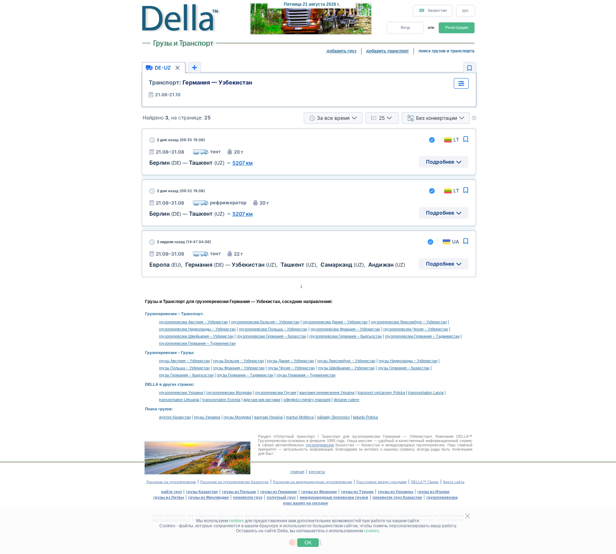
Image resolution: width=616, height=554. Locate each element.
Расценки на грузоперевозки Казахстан (234, 482)
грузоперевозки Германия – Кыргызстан (345, 336)
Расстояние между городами (381, 482)
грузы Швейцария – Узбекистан (346, 368)
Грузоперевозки (161, 314)
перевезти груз (247, 497)
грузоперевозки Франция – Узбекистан (345, 329)
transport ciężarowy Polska (381, 392)
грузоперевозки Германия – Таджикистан (422, 336)
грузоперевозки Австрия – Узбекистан (193, 322)
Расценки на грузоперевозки (171, 482)
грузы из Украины (395, 491)
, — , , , (277, 265)
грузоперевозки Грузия (275, 392)
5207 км (242, 163)
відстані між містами (261, 399)
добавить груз (341, 50)
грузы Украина (207, 417)
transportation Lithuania (179, 399)
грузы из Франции (319, 491)
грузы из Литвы (168, 497)
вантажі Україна (268, 417)
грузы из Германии (278, 491)
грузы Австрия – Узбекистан (184, 361)
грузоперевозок (320, 445)
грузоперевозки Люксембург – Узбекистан (409, 322)
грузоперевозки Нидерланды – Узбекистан (197, 329)
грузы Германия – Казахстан (404, 368)
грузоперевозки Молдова (229, 392)
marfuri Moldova (300, 417)
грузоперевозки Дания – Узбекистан (335, 322)
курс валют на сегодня (305, 503)
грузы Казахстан (202, 491)
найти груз (171, 491)
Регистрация (456, 27)
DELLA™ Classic (425, 482)
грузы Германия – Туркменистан (306, 375)
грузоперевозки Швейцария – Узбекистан (196, 336)
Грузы (187, 352)
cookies (236, 520)
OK (308, 542)
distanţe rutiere (346, 399)
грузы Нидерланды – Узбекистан (408, 361)
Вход (405, 27)
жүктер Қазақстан (175, 417)
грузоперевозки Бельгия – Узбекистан (265, 322)
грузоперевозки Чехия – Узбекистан (415, 329)
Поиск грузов (158, 409)
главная (297, 472)
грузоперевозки (442, 497)
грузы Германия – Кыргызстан (186, 375)
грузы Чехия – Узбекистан (291, 368)
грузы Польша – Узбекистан (184, 368)
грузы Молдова (237, 417)
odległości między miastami (306, 399)
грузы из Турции (357, 491)
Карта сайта (453, 482)
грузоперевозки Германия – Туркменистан (197, 343)
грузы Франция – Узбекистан (239, 368)
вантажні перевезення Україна (326, 392)
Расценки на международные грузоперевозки (312, 482)
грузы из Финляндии (208, 497)
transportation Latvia (425, 392)
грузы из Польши (239, 491)
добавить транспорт (387, 50)
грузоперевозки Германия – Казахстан (271, 336)
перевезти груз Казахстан (397, 497)
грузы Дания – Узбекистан (290, 361)
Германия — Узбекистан (200, 82)
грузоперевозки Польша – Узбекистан (273, 329)
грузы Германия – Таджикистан (245, 375)
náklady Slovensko (333, 417)
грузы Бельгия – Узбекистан (238, 361)
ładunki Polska (365, 417)
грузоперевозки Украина (181, 392)
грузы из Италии (433, 491)
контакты (317, 472)
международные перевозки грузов (334, 497)
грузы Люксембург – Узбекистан (346, 361)
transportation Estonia (221, 399)
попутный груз (281, 497)
